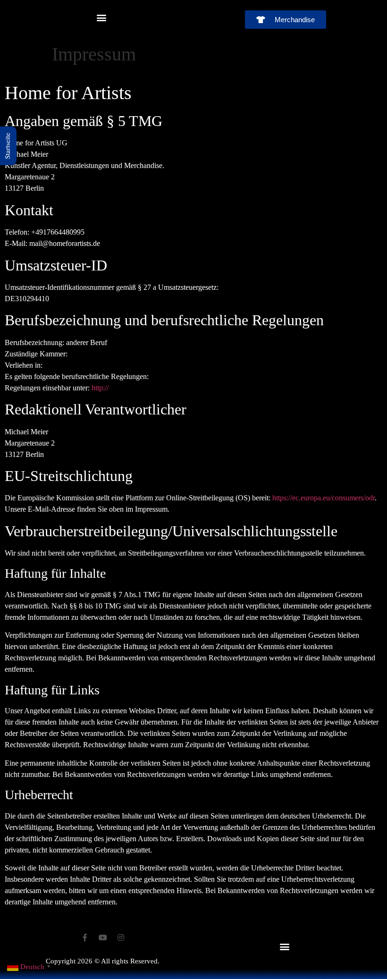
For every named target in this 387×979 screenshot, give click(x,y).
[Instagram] (121, 937)
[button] (101, 17)
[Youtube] (103, 937)
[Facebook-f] (85, 937)
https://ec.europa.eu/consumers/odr (323, 498)
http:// (100, 388)
